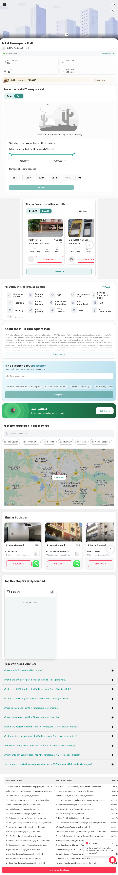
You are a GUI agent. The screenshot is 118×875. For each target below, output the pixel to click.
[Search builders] (52, 592)
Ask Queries (59, 394)
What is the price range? (81, 387)
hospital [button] (50, 441)
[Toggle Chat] (112, 859)
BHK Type (83, 211)
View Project (18, 563)
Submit (41, 187)
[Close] (113, 843)
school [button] (83, 441)
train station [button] (12, 441)
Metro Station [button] (33, 441)
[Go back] (4, 4)
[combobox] (61, 434)
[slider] (10, 154)
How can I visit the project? (55, 387)
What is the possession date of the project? (23, 387)
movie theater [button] (101, 441)
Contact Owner (49, 259)
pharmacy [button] (67, 441)
